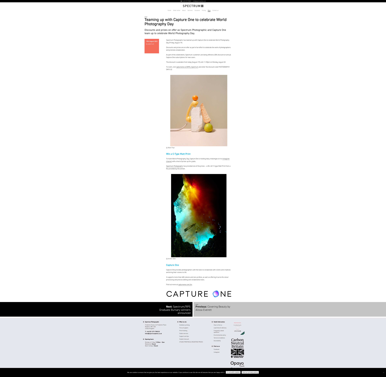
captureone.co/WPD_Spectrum (187, 67)
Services (190, 10)
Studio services (183, 333)
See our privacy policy (250, 372)
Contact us (215, 10)
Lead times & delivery (220, 328)
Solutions (197, 10)
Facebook (216, 349)
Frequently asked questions (219, 331)
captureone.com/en (185, 284)
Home (169, 10)
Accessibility (217, 341)
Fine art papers (183, 328)
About (184, 10)
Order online (176, 10)
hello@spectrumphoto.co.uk (199, 1)
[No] (383, 372)
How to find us (218, 325)
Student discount (184, 339)
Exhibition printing (184, 325)
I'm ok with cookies (233, 372)
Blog (209, 10)
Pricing (204, 10)
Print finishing (183, 331)
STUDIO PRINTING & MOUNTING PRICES (191, 342)
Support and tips (184, 336)
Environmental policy (220, 335)
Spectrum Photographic (174, 166)
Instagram (217, 352)
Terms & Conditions (219, 338)
